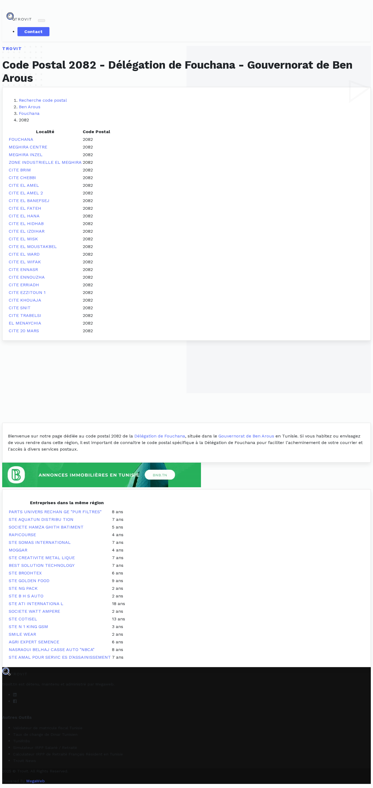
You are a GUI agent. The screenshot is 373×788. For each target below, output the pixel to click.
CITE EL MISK (23, 238)
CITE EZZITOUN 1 (27, 292)
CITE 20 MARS (24, 330)
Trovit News (24, 760)
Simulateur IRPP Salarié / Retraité (45, 747)
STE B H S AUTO (26, 596)
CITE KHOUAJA (25, 300)
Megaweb (104, 684)
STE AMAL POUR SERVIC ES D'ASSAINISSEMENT (60, 657)
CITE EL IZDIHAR (27, 231)
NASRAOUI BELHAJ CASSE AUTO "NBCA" (51, 649)
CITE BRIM (20, 170)
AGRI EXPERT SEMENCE (34, 641)
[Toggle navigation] (41, 20)
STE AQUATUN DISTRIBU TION (41, 519)
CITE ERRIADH (24, 284)
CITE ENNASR (23, 269)
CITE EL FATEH (25, 208)
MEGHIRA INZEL (26, 154)
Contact (33, 31)
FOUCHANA (21, 139)
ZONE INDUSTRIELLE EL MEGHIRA (45, 162)
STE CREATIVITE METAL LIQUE (42, 557)
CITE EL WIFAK (25, 261)
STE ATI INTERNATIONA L (36, 603)
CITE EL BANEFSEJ (29, 200)
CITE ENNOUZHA (27, 277)
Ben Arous (29, 106)
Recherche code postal (43, 100)
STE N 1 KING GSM (28, 626)
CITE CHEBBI (22, 177)
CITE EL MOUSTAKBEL (33, 246)
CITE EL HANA (24, 215)
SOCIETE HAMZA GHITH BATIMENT (46, 527)
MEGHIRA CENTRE (28, 147)
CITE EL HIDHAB (26, 223)
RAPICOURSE (22, 534)
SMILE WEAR (22, 634)
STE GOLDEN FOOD (29, 580)
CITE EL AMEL (24, 185)
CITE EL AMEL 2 (26, 192)
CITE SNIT (20, 307)
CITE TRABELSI (25, 315)
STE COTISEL (23, 618)
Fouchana (29, 113)
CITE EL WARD (24, 254)
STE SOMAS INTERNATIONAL (40, 542)
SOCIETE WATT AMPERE (34, 611)
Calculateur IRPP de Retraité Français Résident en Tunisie (68, 754)
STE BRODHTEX (25, 573)
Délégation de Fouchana (159, 436)
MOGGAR (18, 550)
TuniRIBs (21, 741)
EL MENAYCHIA (25, 323)
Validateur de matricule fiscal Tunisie (47, 728)
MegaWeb (35, 781)
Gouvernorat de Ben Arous (246, 436)
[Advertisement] (186, 381)
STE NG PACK (23, 588)
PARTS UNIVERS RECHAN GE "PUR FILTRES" (55, 511)
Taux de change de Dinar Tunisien (45, 734)
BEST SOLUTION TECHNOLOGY (42, 565)
